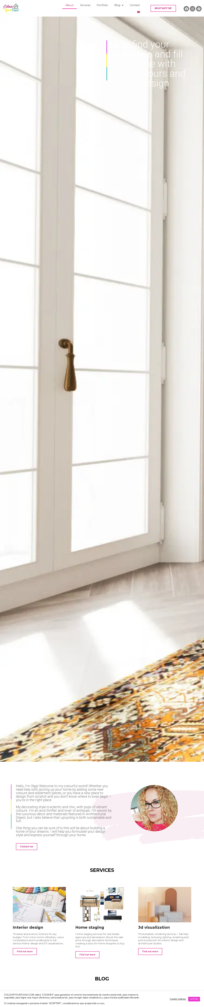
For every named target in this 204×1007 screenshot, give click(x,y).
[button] (163, 8)
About (70, 5)
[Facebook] (186, 8)
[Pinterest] (198, 8)
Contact (135, 5)
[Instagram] (192, 8)
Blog (117, 5)
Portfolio (102, 5)
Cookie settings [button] (178, 999)
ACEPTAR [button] (194, 999)
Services (85, 5)
